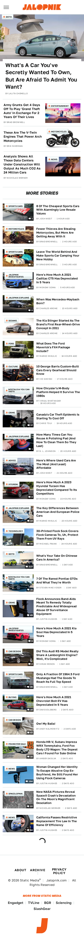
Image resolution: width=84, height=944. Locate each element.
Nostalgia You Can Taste (19, 390)
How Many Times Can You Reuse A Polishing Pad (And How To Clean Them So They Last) (56, 440)
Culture (13, 366)
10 (31, 589)
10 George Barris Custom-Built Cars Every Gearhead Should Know (57, 370)
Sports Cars (16, 206)
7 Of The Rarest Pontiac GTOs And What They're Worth (57, 580)
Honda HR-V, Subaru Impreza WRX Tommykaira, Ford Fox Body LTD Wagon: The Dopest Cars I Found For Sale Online (57, 747)
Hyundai (13, 484)
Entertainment (60, 106)
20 (31, 806)
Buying (13, 697)
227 (31, 566)
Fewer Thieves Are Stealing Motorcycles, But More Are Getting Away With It (55, 232)
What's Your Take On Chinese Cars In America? (56, 557)
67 (31, 732)
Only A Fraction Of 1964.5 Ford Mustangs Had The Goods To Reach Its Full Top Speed (58, 678)
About (20, 870)
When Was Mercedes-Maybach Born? (57, 301)
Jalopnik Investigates (16, 275)
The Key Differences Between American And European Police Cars (58, 511)
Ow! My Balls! (45, 723)
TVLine (33, 903)
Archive (37, 870)
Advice (12, 460)
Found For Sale (17, 744)
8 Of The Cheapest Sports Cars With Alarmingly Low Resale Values (57, 209)
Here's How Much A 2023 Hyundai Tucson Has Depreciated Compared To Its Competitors (56, 488)
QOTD (9, 17)
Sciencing (63, 903)
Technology (16, 531)
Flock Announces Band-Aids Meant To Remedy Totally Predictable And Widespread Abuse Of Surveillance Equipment (56, 606)
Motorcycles (59, 131)
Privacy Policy (59, 871)
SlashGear (42, 909)
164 (31, 781)
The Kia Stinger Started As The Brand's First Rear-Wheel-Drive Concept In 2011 (58, 324)
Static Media (29, 880)
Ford (11, 343)
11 (31, 378)
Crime (12, 412)
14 (31, 402)
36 (31, 686)
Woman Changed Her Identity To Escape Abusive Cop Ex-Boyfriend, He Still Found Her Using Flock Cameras (57, 772)
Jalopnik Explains (19, 297)
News (54, 159)
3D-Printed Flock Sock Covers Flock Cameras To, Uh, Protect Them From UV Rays (57, 534)
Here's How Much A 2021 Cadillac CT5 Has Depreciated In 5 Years (57, 278)
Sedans (13, 320)
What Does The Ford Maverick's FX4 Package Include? (53, 347)
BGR (47, 903)
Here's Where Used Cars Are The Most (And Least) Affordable (56, 464)
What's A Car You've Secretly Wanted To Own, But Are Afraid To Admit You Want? (41, 76)
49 (31, 615)
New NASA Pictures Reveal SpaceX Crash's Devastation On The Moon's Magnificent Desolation (56, 797)
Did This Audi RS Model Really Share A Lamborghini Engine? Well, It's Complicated (57, 655)
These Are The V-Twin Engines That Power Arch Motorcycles (23, 136)
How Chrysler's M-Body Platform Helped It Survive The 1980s (58, 392)
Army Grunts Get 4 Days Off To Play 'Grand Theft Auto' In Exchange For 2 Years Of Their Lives (22, 111)
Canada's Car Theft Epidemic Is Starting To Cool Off (57, 416)
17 (31, 425)
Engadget (15, 903)
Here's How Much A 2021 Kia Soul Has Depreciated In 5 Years (56, 632)
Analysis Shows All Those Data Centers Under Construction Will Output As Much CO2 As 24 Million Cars (22, 164)
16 (31, 543)
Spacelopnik (16, 793)
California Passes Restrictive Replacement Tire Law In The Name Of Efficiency (56, 821)
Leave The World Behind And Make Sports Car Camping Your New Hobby (57, 255)
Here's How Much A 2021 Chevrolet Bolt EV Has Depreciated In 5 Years (53, 700)
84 (31, 830)
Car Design (15, 651)
